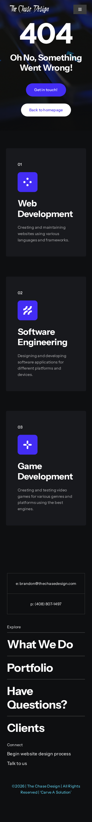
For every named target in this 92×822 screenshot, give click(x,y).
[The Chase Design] (29, 6)
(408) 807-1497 (48, 604)
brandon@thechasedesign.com (48, 583)
